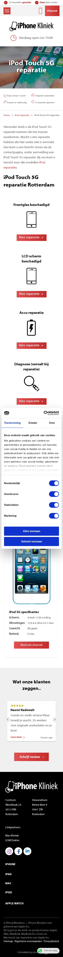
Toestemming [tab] (12, 422)
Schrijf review (30, 757)
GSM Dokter (12, 840)
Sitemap (8, 941)
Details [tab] (33, 422)
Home (7, 115)
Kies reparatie (29, 237)
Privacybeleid (51, 941)
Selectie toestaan (31, 541)
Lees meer (16, 737)
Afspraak (52, 11)
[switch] (54, 494)
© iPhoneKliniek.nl (14, 923)
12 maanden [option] (20, 2)
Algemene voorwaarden (28, 941)
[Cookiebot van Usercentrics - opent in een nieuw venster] (44, 413)
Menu (7, 10)
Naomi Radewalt (22, 710)
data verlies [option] (49, 2)
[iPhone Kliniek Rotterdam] (31, 26)
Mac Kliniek (12, 835)
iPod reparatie (22, 115)
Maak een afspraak (31, 645)
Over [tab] (52, 422)
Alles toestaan (31, 531)
